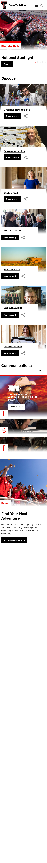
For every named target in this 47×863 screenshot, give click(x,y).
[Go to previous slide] (40, 367)
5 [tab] (45, 62)
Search (42, 4)
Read (6, 64)
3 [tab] (40, 62)
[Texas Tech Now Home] (3, 5)
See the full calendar (13, 540)
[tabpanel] (23, 38)
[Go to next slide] (40, 370)
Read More (11, 116)
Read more (9, 237)
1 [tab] (35, 62)
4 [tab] (42, 62)
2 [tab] (37, 62)
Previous (2, 32)
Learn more (15, 406)
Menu (36, 4)
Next (44, 32)
